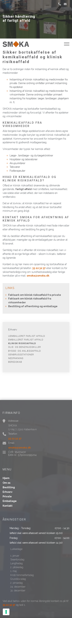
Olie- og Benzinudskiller (24, 347)
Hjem (6, 478)
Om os (6, 483)
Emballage (10, 501)
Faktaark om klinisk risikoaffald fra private (34, 294)
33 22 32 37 (39, 268)
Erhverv (7, 492)
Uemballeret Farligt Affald (26, 336)
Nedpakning (15, 358)
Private (7, 496)
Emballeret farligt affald (25, 339)
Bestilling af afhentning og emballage (32, 306)
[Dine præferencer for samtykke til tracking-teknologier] (6, 612)
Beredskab (15, 362)
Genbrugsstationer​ (21, 354)
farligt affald (23, 189)
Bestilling (9, 487)
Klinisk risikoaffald (22, 343)
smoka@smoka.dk (38, 275)
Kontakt (7, 506)
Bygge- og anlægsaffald (24, 351)
